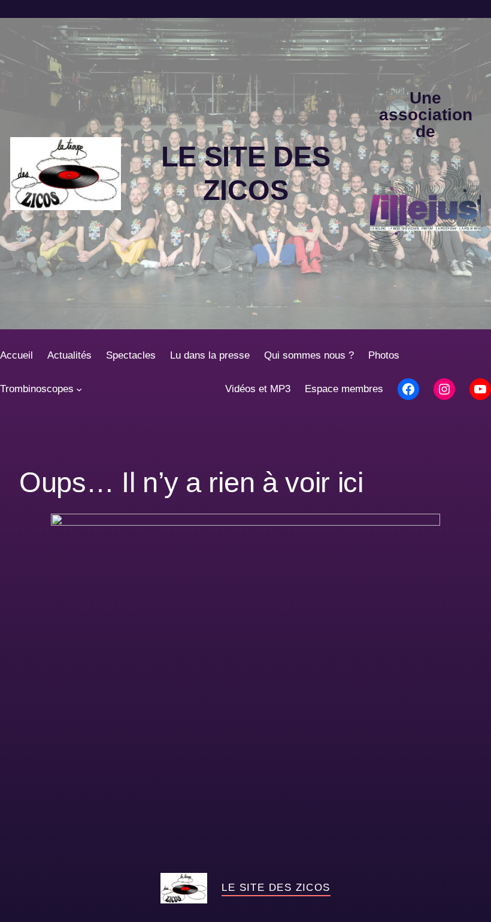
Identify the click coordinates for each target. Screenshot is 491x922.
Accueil (16, 355)
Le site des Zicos (276, 887)
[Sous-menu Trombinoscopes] (79, 389)
